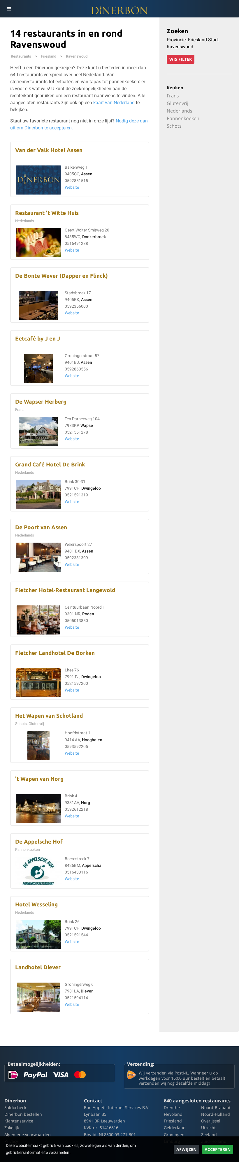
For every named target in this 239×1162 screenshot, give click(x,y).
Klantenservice (18, 1121)
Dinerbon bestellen (23, 1114)
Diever (87, 991)
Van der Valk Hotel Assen (48, 150)
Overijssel (210, 1121)
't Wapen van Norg (39, 779)
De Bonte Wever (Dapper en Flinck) (61, 276)
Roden (88, 614)
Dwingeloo (91, 488)
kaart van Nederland (114, 102)
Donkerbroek (94, 236)
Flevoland (173, 1114)
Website (72, 187)
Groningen (174, 1134)
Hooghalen (92, 739)
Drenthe (172, 1107)
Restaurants (21, 56)
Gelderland (175, 1127)
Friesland (48, 56)
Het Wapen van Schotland (49, 716)
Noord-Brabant (216, 1107)
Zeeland (209, 1134)
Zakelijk (11, 1127)
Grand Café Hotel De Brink (50, 464)
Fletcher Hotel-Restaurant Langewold (65, 590)
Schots (174, 126)
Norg (85, 802)
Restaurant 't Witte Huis (47, 213)
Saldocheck (15, 1107)
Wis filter (180, 59)
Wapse (86, 425)
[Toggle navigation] (9, 9)
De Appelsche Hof (39, 842)
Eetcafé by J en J (37, 339)
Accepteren (218, 1149)
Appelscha (91, 865)
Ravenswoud (76, 56)
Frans (173, 95)
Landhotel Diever (38, 967)
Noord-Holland (215, 1114)
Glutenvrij (177, 103)
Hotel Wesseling (36, 904)
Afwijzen (186, 1149)
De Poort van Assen (41, 527)
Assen (86, 174)
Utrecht (208, 1127)
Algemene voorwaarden (27, 1134)
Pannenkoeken (183, 118)
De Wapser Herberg (40, 402)
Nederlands (179, 111)
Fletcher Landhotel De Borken (55, 653)
